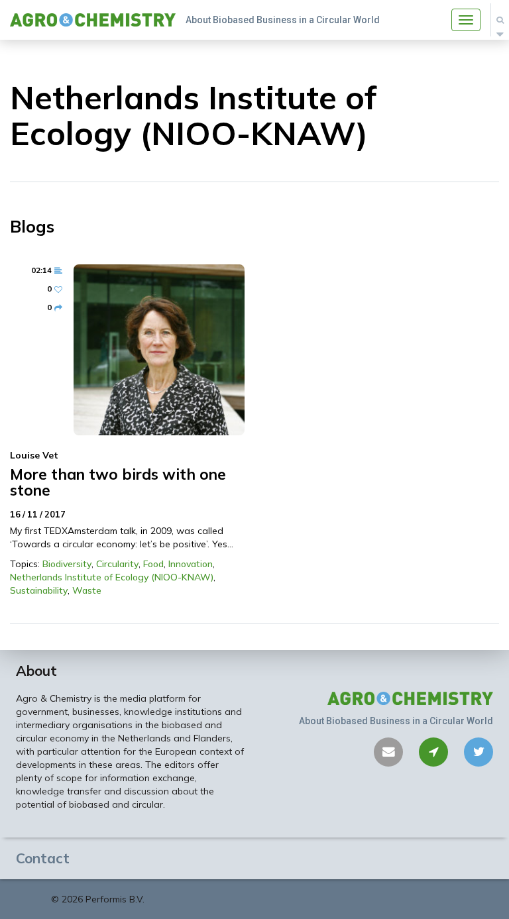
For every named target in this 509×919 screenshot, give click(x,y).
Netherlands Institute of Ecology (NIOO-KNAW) (111, 577)
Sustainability (39, 590)
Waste (86, 590)
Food (153, 564)
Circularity (117, 564)
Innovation (190, 564)
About (36, 670)
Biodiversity (66, 564)
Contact (43, 858)
